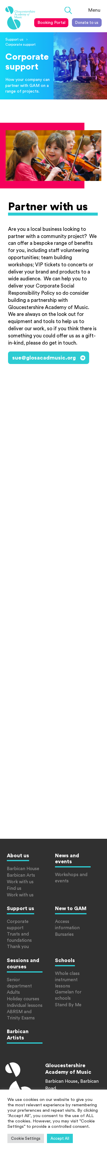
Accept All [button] (60, 1138)
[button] (68, 10)
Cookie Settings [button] (25, 1138)
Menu (94, 10)
